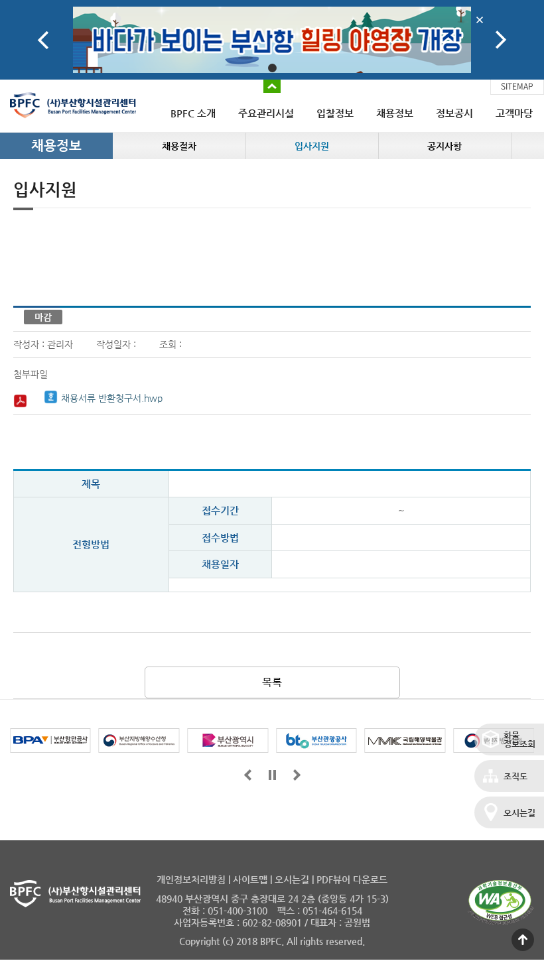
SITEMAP (517, 86)
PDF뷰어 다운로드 (351, 879)
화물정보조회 (519, 739)
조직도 (515, 776)
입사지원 (312, 146)
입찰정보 (335, 113)
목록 (272, 682)
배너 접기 (272, 86)
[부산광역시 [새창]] (227, 740)
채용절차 (179, 146)
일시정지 (272, 775)
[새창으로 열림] (272, 40)
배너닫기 (479, 19)
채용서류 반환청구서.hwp (112, 398)
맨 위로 (522, 940)
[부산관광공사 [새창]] (316, 740)
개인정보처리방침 (191, 879)
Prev (43, 40)
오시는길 (519, 813)
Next (501, 40)
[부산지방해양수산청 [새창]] (139, 740)
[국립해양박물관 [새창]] (405, 740)
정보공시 (454, 113)
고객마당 (514, 113)
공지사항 (444, 146)
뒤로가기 (297, 775)
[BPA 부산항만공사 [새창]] (50, 740)
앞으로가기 (248, 775)
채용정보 (394, 113)
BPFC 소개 (193, 113)
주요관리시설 (266, 113)
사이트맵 (250, 879)
